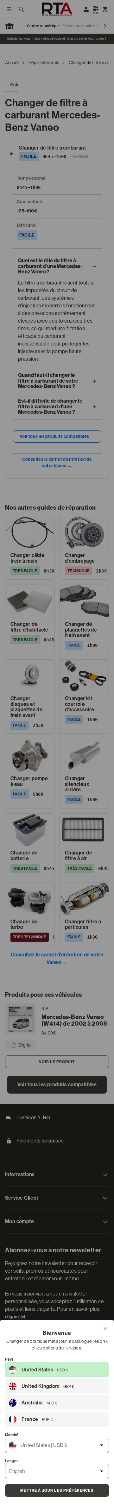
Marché (11, 1435)
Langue (12, 1461)
